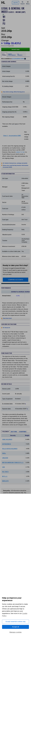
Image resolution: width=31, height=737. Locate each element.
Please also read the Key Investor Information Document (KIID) (15, 166)
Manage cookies (15, 632)
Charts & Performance (12, 55)
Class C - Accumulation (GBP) (12, 135)
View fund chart (7, 318)
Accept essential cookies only (16, 621)
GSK (3, 467)
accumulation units (18, 58)
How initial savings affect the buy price (14, 91)
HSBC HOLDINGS (7, 439)
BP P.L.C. (4, 476)
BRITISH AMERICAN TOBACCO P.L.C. (13, 462)
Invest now (15, 49)
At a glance (4, 55)
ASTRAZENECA (6, 444)
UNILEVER (5, 458)
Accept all (15, 627)
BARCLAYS (5, 481)
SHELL (4, 453)
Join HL (15, 3)
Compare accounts (15, 280)
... (24, 54)
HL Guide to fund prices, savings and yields (15, 163)
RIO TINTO (5, 471)
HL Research (19, 55)
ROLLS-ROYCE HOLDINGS (9, 448)
